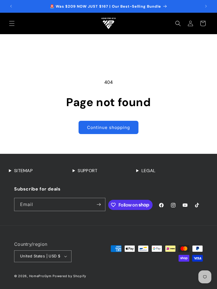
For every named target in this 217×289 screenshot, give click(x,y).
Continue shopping (108, 127)
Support (87, 171)
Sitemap (23, 171)
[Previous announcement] (11, 6)
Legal (149, 171)
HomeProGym (40, 276)
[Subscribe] (99, 204)
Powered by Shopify (69, 276)
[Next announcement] (206, 6)
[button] (12, 23)
